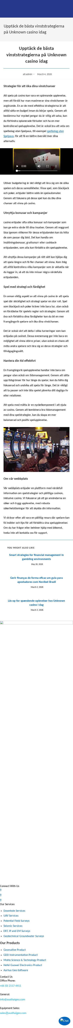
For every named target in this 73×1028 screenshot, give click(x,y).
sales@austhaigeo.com (13, 1013)
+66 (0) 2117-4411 (10, 986)
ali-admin (27, 74)
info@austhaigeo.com (12, 999)
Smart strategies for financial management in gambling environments (36, 557)
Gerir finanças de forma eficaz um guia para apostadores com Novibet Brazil (36, 580)
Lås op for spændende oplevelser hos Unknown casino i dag (36, 603)
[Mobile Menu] (6, 9)
